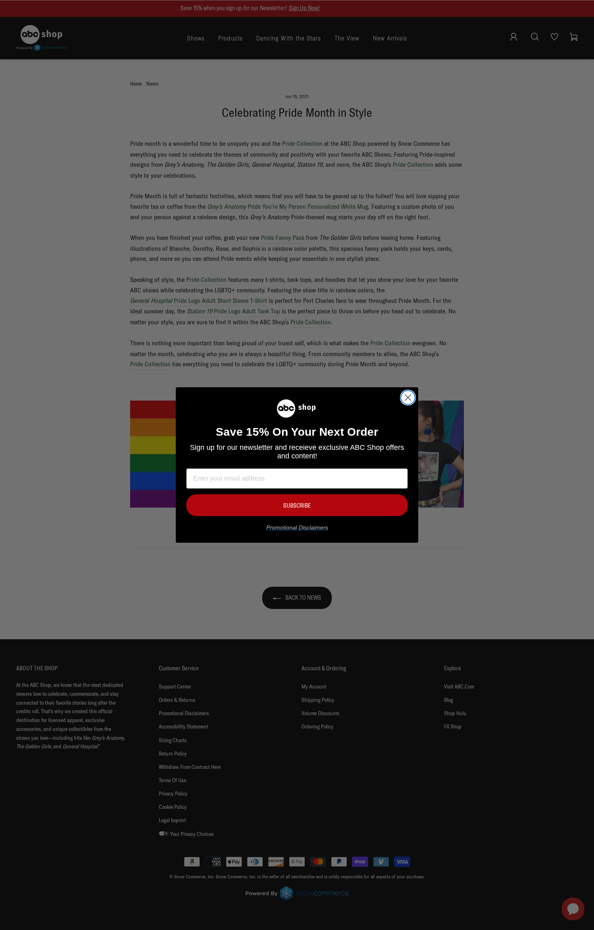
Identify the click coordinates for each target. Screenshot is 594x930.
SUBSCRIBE (297, 505)
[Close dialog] (408, 397)
